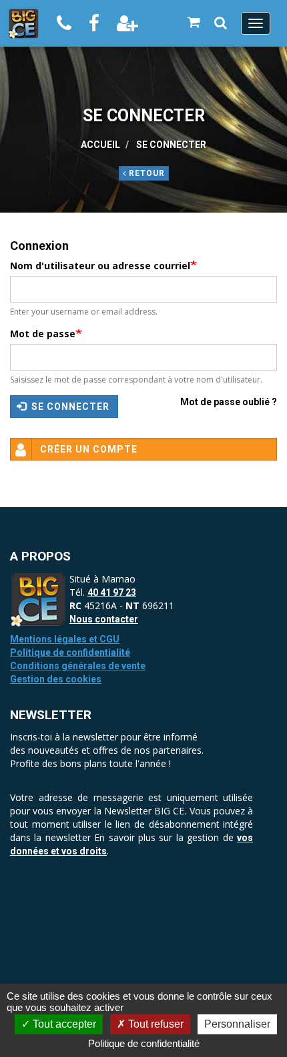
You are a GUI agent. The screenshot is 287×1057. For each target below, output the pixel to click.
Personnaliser (237, 1024)
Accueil (100, 144)
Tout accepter (63, 1024)
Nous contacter (103, 619)
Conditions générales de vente (78, 665)
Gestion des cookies (55, 679)
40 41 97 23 (111, 592)
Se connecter (69, 406)
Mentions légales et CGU (64, 639)
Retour (145, 173)
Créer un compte (88, 449)
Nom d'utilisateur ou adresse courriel (100, 265)
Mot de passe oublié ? (228, 402)
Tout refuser (154, 1024)
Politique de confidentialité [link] (144, 1043)
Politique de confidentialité (70, 652)
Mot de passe (42, 333)
